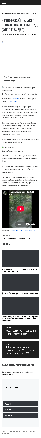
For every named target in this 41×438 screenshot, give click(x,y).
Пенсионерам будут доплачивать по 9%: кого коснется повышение (19, 270)
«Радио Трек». (13, 101)
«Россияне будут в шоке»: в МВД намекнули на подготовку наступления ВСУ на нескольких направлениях (20, 318)
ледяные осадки (12, 238)
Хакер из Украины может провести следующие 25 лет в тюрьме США (20, 294)
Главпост (16, 99)
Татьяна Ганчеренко (29, 35)
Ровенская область (25, 238)
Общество (6, 236)
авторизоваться (7, 375)
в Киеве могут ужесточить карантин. (23, 230)
